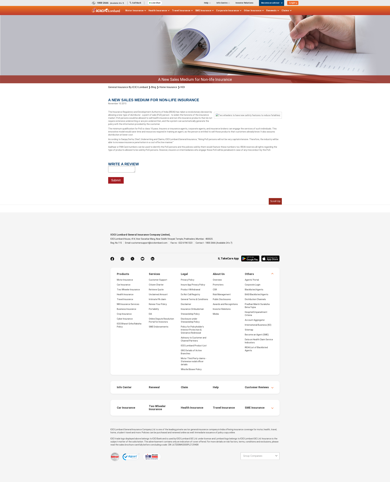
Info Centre (221, 3)
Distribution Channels (255, 299)
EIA (150, 314)
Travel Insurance (181, 10)
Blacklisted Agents (254, 289)
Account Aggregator (255, 320)
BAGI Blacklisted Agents (256, 294)
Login (292, 3)
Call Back (136, 3)
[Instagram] (122, 259)
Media (216, 314)
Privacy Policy (187, 280)
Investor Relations (244, 3)
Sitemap (249, 330)
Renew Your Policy (158, 304)
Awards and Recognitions (225, 304)
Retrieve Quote (156, 289)
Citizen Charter (156, 284)
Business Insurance (126, 309)
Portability (154, 309)
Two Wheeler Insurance (128, 289)
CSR (215, 289)
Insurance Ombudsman (192, 309)
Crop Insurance (124, 314)
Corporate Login (252, 284)
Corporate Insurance (227, 10)
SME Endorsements (158, 326)
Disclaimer (186, 304)
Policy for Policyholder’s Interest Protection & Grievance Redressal (192, 329)
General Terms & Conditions (194, 299)
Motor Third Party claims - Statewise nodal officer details (193, 361)
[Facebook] (112, 259)
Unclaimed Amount (158, 294)
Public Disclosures (222, 299)
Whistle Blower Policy (191, 369)
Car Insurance (123, 284)
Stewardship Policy (190, 314)
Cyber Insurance (125, 319)
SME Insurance (203, 10)
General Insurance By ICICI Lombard (128, 87)
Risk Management (222, 294)
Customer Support (158, 280)
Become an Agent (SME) (257, 334)
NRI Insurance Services (128, 304)
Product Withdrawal (190, 289)
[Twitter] (132, 259)
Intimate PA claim (157, 299)
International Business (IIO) (258, 325)
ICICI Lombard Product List (194, 345)
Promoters (218, 284)
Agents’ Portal (252, 280)
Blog (153, 87)
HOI (182, 87)
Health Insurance (158, 10)
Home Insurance (168, 87)
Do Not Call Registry (190, 294)
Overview (217, 280)
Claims (285, 10)
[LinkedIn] (152, 259)
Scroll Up (275, 201)
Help (206, 3)
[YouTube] (142, 259)
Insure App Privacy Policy (193, 284)
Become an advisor (270, 3)
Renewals (271, 10)
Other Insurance (252, 10)
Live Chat (155, 3)
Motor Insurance (134, 10)
